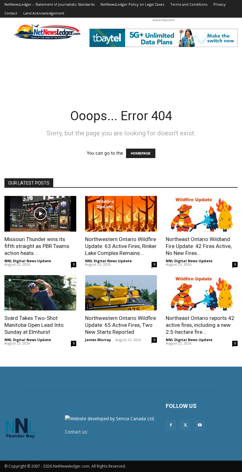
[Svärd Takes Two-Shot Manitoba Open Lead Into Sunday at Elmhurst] (40, 293)
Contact (10, 13)
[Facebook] (171, 425)
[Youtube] (200, 425)
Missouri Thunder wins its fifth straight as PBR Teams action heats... (36, 246)
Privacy (219, 4)
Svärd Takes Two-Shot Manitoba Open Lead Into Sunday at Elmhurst (34, 325)
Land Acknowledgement (43, 13)
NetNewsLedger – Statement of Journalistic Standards (49, 4)
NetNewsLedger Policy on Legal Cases (132, 4)
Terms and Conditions (188, 4)
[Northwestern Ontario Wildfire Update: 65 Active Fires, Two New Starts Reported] (121, 293)
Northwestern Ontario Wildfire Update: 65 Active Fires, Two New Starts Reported (120, 325)
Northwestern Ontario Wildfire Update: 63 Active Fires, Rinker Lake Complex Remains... (121, 246)
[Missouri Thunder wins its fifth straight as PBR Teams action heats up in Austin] (40, 214)
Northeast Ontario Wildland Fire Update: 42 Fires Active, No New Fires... (199, 246)
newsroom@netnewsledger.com (122, 432)
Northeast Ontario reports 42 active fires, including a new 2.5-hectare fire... (200, 325)
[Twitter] (185, 425)
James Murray (98, 339)
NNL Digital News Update (27, 260)
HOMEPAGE (141, 153)
